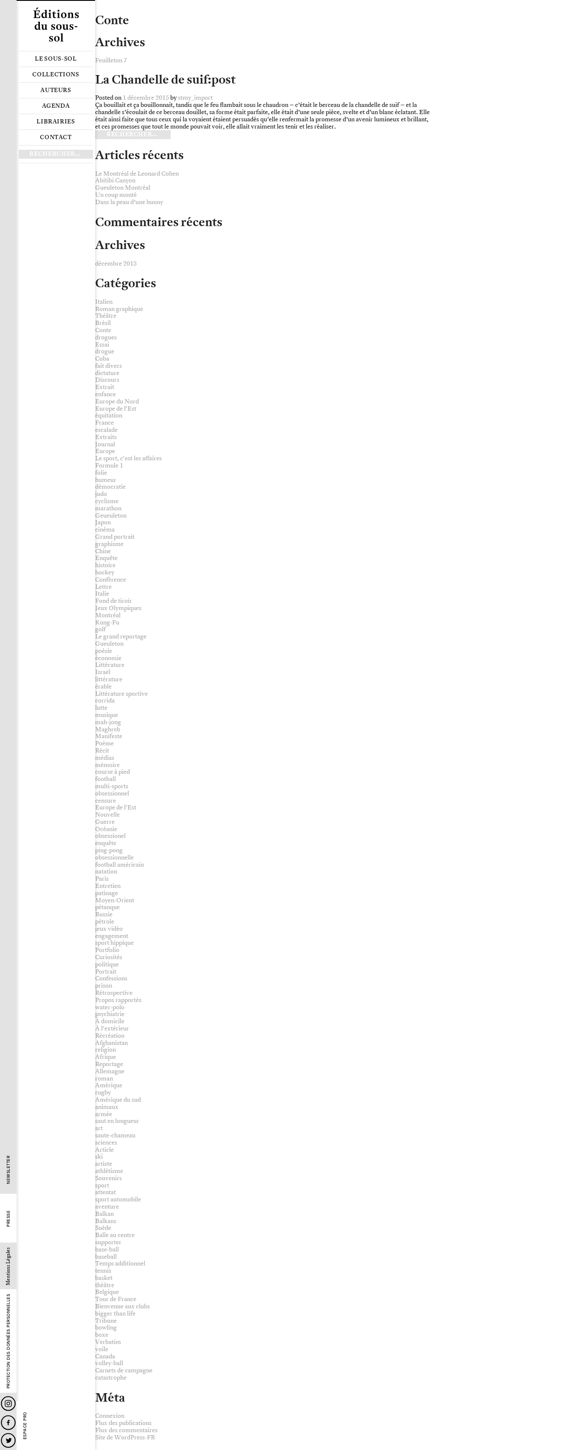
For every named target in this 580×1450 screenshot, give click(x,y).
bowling (106, 1328)
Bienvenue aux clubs (122, 1306)
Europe (105, 451)
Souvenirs (108, 1178)
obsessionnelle (114, 858)
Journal (105, 444)
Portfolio (107, 950)
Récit (102, 751)
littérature (108, 679)
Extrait (104, 387)
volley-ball (109, 1363)
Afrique (105, 1057)
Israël (102, 672)
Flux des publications (123, 1423)
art (99, 1128)
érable (103, 687)
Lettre (103, 587)
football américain (119, 865)
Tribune (106, 1321)
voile (101, 1349)
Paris (102, 879)
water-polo (109, 1007)
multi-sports (111, 786)
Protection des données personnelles (8, 1341)
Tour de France (115, 1299)
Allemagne (109, 1071)
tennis (103, 1271)
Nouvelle (107, 815)
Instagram (8, 1403)
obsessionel (110, 836)
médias (104, 758)
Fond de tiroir (113, 601)
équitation (108, 415)
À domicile (109, 1021)
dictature (107, 373)
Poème (104, 743)
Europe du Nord (117, 401)
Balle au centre (115, 1235)
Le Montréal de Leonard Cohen (137, 174)
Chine (103, 551)
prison (103, 986)
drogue (104, 351)
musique (106, 715)
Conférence (110, 580)
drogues (106, 337)
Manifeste (108, 736)
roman (104, 1079)
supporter (108, 1242)
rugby (103, 1093)
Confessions (111, 978)
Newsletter (8, 1170)
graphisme (109, 544)
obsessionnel (112, 793)
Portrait (105, 972)
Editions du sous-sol (56, 25)
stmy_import (195, 98)
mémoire (107, 765)
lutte (101, 708)
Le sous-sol (55, 59)
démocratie (110, 487)
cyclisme (106, 501)
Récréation (109, 1036)
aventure (107, 1207)
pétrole (104, 922)
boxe (101, 1335)
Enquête (106, 558)
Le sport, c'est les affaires (128, 458)
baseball (106, 1257)
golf (100, 629)
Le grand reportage (120, 637)
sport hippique (114, 943)
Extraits (106, 437)
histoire (105, 565)
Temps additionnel (120, 1264)
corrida (105, 701)
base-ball (107, 1250)
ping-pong (109, 850)
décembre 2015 (116, 264)
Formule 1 (109, 466)
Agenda (56, 106)
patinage (106, 893)
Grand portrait (115, 537)
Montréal (108, 615)
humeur (105, 480)
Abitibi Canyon (115, 180)
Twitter (8, 1440)
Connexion (109, 1416)
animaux (106, 1107)
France (104, 423)
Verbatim (108, 1342)
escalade (106, 430)
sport (102, 1185)
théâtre (104, 1285)
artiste (103, 1164)
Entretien (108, 886)
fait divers (108, 366)
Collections (55, 74)
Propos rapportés (118, 1000)
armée (103, 1114)
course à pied (112, 772)
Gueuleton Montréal (122, 188)
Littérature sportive (121, 694)
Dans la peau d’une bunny (129, 202)
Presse (8, 1218)
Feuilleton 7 (111, 60)
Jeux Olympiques (118, 608)
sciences (106, 1143)
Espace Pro (25, 1425)
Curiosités (108, 957)
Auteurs (55, 90)
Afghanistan (111, 1043)
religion (105, 1050)
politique (107, 964)
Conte (103, 330)
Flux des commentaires (126, 1430)
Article (104, 1150)
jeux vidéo (109, 929)
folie (101, 473)
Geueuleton (111, 516)
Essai (102, 345)
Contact (56, 137)
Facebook (8, 1422)
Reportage (109, 1064)
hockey (104, 572)
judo (101, 494)
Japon (103, 522)
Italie (102, 594)
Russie (104, 914)
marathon (108, 508)
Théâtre (105, 316)
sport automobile (118, 1199)
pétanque (107, 907)
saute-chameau (115, 1135)
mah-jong (108, 722)
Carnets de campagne (123, 1370)
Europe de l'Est (115, 409)
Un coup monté (116, 195)
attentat (105, 1192)
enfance (105, 394)
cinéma (105, 530)
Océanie (106, 829)
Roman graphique (119, 309)
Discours (107, 380)
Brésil (103, 323)
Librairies (56, 122)
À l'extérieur (112, 1029)
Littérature (109, 665)
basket (104, 1278)
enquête (105, 843)
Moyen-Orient (114, 900)
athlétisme (109, 1171)
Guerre (105, 822)
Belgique (107, 1292)
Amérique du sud (118, 1100)
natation (106, 872)
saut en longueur (117, 1121)
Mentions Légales (8, 1266)
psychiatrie (109, 1014)
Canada (105, 1356)
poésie (103, 651)
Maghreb (107, 729)
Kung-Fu (107, 623)
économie (108, 658)
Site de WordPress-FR (125, 1437)
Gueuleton (109, 644)
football (105, 779)
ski (99, 1157)
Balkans (105, 1221)
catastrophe (111, 1378)
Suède (103, 1228)
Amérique (108, 1085)
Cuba (102, 359)
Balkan (104, 1214)
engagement (111, 936)
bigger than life (115, 1314)
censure (105, 801)
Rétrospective (113, 993)
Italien (104, 302)
